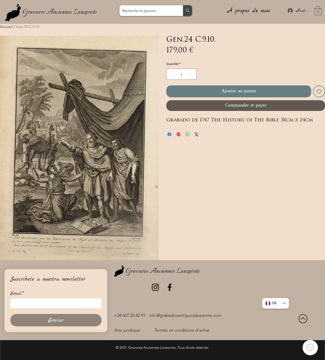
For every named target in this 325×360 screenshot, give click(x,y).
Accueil (6, 26)
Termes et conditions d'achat (181, 330)
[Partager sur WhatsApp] (187, 134)
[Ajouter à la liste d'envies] (319, 91)
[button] (318, 10)
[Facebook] (169, 287)
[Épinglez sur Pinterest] (178, 134)
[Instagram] (155, 287)
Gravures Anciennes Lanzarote (59, 12)
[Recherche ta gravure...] (187, 10)
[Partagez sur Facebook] (169, 134)
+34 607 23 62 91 (129, 315)
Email (17, 294)
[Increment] (192, 74)
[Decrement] (171, 74)
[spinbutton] (181, 74)
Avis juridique (127, 330)
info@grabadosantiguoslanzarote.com (185, 315)
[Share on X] (196, 134)
